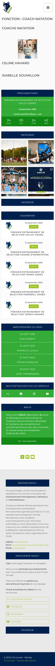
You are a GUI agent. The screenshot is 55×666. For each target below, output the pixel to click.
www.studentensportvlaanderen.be (30, 545)
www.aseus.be (20, 542)
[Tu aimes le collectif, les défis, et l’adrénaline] (14, 153)
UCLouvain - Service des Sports (20, 660)
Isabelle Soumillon (20, 75)
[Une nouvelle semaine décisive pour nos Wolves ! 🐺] (41, 180)
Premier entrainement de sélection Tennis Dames (27, 273)
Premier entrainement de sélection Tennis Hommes (27, 313)
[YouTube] (33, 457)
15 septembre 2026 (33, 223)
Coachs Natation (18, 28)
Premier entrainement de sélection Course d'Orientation (27, 253)
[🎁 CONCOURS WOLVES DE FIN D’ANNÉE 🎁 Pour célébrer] (14, 180)
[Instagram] (27, 457)
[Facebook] (22, 457)
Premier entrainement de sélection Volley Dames (27, 233)
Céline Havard (15, 63)
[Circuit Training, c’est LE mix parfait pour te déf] (41, 153)
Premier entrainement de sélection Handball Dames (27, 293)
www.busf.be (18, 548)
